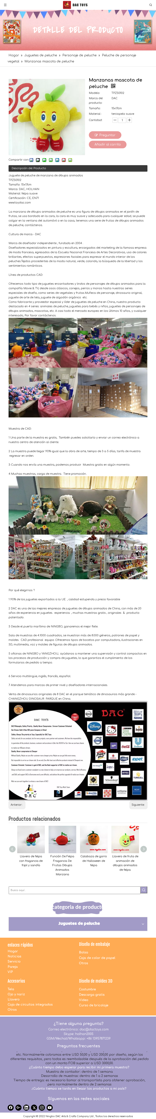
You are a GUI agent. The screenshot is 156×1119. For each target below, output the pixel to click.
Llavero (14, 999)
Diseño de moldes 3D (95, 981)
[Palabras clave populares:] (143, 889)
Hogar (13, 951)
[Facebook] (11, 1108)
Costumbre (87, 989)
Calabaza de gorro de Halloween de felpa (62, 861)
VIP (10, 972)
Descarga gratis (92, 994)
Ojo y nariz (16, 994)
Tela (11, 989)
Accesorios (16, 981)
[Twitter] (34, 1108)
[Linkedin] (26, 1108)
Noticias (14, 956)
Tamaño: (95, 108)
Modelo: (94, 93)
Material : (95, 113)
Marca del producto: (96, 100)
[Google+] (18, 1108)
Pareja (13, 967)
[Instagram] (42, 1108)
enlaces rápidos (20, 945)
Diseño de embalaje (94, 944)
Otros (83, 963)
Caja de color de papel (97, 958)
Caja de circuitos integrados (30, 1004)
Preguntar (107, 135)
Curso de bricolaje (93, 1005)
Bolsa (83, 952)
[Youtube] (50, 1108)
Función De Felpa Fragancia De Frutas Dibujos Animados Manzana (31, 865)
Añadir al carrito (108, 144)
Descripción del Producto (29, 168)
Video (83, 1000)
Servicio (14, 961)
